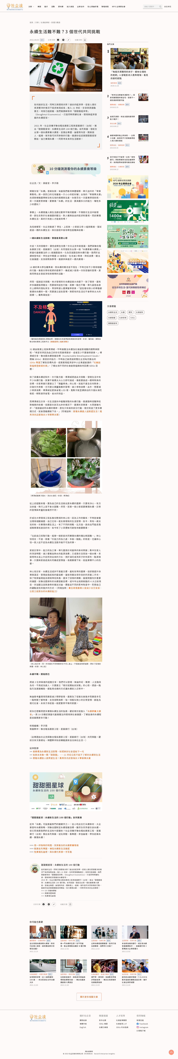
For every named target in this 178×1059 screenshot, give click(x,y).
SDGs (132, 317)
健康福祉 (113, 104)
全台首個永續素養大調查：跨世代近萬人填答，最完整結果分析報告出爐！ (42, 946)
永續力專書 (103, 1027)
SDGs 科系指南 (122, 1027)
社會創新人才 (121, 1023)
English (83, 1027)
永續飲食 (121, 167)
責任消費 (113, 123)
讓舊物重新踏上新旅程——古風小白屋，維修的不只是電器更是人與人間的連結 (122, 138)
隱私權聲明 (89, 1051)
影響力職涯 (55, 22)
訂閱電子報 (141, 1030)
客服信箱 (140, 1020)
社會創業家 (45, 22)
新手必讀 (102, 1020)
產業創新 (121, 104)
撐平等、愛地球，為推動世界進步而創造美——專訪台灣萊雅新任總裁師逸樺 (103, 979)
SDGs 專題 (103, 1023)
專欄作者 (83, 1023)
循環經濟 (121, 145)
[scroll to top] (171, 1052)
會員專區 (167, 6)
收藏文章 (78, 40)
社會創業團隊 (121, 1020)
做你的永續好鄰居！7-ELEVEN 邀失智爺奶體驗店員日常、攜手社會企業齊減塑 (134, 979)
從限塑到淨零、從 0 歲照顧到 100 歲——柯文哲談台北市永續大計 (42, 979)
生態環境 (63, 940)
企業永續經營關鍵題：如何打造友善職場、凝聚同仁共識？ (103, 944)
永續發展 (111, 317)
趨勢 (119, 83)
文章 (37, 22)
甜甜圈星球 (112, 323)
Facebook (143, 1023)
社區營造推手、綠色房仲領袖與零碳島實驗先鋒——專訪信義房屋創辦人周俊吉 (72, 979)
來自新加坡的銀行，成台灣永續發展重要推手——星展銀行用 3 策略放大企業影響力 (134, 946)
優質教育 (114, 83)
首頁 (31, 22)
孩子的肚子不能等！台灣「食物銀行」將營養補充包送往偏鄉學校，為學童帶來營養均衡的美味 (122, 159)
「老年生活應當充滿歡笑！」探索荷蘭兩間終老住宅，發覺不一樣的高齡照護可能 (122, 97)
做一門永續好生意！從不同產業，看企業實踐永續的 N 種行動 (73, 944)
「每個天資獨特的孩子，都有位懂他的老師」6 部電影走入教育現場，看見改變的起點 (129, 75)
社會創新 (139, 312)
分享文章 (51, 40)
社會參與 (122, 317)
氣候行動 (72, 940)
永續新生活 (112, 312)
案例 (42, 40)
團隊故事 (83, 1020)
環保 (130, 312)
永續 (123, 312)
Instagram (143, 1027)
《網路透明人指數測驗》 (58, 341)
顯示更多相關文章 (89, 996)
